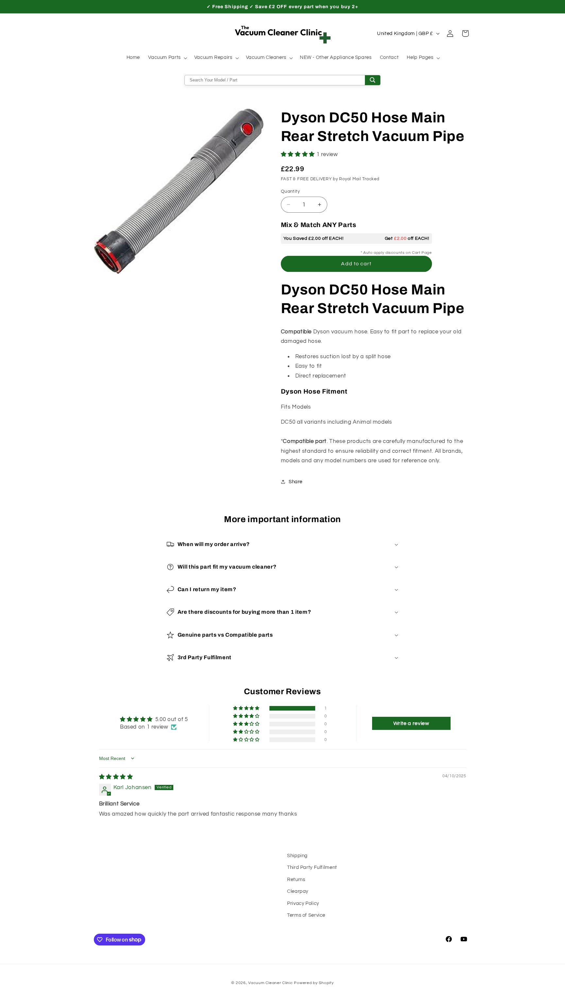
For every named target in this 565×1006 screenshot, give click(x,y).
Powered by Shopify (314, 983)
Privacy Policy (303, 903)
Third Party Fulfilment (312, 867)
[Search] (372, 80)
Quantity (290, 191)
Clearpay (297, 891)
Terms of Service (306, 915)
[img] (116, 777)
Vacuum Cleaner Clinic (271, 983)
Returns (296, 879)
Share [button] (295, 481)
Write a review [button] (411, 723)
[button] (167, 58)
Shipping (297, 855)
